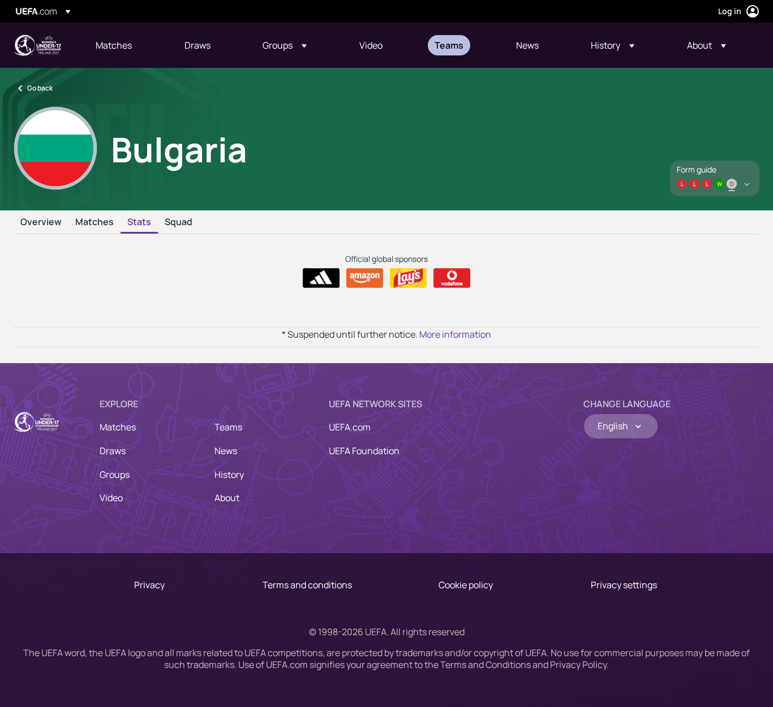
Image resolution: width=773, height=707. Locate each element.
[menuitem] (126, 45)
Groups (115, 474)
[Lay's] (408, 278)
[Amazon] (364, 278)
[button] (284, 45)
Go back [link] (40, 88)
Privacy (149, 585)
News (225, 451)
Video (111, 498)
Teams (228, 427)
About (226, 498)
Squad (178, 222)
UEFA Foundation (364, 451)
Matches (94, 222)
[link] (113, 45)
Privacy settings (624, 585)
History (229, 474)
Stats (139, 222)
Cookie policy (466, 585)
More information (455, 334)
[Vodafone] (451, 278)
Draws (113, 451)
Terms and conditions (307, 585)
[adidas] (321, 278)
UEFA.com (350, 427)
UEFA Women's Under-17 (37, 45)
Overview (41, 222)
